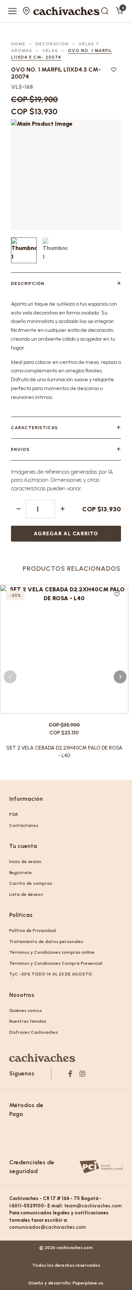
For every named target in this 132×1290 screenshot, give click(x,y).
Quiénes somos (25, 1010)
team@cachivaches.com (93, 1206)
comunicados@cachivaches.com (47, 1227)
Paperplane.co (88, 1283)
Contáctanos (23, 825)
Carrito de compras (30, 883)
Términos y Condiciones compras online (52, 952)
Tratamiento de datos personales (46, 941)
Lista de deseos (26, 894)
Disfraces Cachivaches (33, 1032)
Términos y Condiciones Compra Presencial (55, 963)
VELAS (50, 50)
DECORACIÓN (52, 43)
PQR (13, 814)
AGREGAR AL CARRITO (66, 534)
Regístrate (20, 872)
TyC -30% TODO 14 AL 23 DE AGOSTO (50, 974)
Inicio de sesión (25, 861)
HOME (18, 43)
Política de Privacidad (32, 930)
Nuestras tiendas (27, 11)
